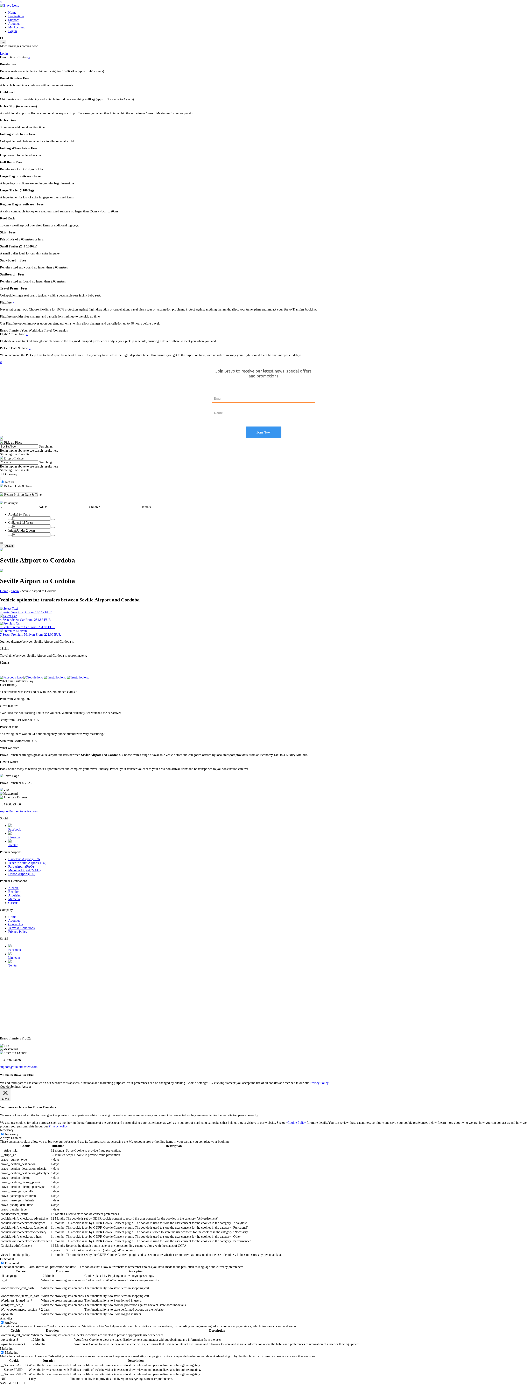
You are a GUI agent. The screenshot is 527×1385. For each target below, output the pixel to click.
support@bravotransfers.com (18, 811)
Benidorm (14, 891)
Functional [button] (7, 1259)
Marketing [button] (6, 1348)
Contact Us (15, 924)
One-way (11, 474)
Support (13, 20)
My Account (16, 27)
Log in (12, 31)
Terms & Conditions (21, 928)
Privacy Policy (17, 931)
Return (9, 482)
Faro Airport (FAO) (21, 866)
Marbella (14, 899)
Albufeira (14, 895)
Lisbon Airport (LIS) (21, 874)
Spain (15, 591)
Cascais (13, 903)
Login (4, 53)
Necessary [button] (6, 1130)
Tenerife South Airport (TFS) (27, 863)
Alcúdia (13, 888)
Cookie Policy (296, 1122)
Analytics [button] (6, 1318)
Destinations (16, 16)
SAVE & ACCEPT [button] (12, 1383)
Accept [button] (26, 1086)
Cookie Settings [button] (10, 1086)
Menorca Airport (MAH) (24, 870)
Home (12, 12)
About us (14, 23)
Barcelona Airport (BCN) (24, 859)
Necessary (11, 1134)
